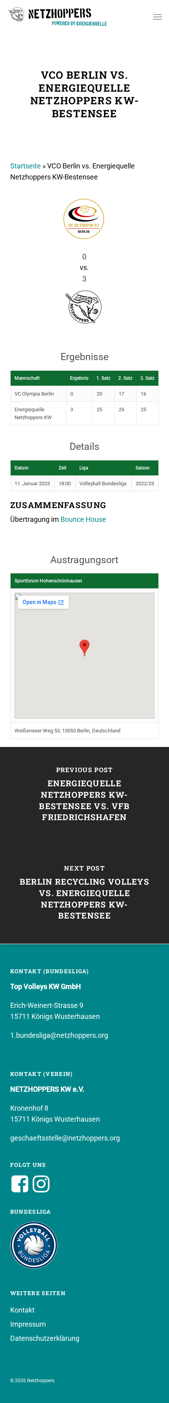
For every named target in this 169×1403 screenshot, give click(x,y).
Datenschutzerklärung (44, 1338)
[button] (157, 16)
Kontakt (22, 1310)
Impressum (28, 1324)
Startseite (25, 166)
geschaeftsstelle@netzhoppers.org (65, 1138)
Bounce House (83, 519)
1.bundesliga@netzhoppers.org (59, 1035)
